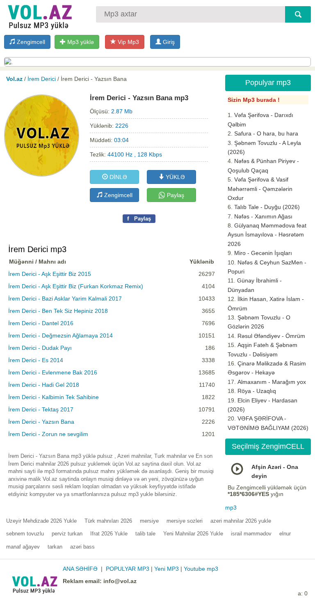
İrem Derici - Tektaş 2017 (40, 409)
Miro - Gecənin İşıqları (263, 253)
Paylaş (174, 195)
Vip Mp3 (127, 42)
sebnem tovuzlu (25, 534)
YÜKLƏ (174, 177)
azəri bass (82, 547)
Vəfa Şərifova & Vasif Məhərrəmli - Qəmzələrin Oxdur (260, 188)
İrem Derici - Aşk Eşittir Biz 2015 (49, 274)
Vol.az (14, 79)
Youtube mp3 (201, 568)
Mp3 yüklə (80, 42)
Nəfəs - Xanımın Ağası (263, 216)
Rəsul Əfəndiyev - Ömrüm (271, 336)
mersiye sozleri (185, 521)
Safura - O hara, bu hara (266, 133)
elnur (285, 534)
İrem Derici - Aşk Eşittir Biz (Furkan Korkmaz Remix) (75, 286)
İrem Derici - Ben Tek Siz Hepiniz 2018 (58, 311)
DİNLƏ (117, 177)
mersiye (149, 521)
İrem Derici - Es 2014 (35, 360)
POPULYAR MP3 (127, 568)
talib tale (145, 534)
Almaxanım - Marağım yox (271, 382)
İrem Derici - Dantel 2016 (40, 323)
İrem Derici (41, 79)
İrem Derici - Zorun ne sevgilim (48, 434)
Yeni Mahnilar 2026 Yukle (193, 534)
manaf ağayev (23, 547)
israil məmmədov (251, 534)
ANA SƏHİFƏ (80, 568)
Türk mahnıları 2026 (108, 521)
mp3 (231, 507)
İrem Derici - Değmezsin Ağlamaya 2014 (60, 335)
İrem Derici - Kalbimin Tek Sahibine (53, 397)
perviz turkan (67, 534)
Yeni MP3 (166, 568)
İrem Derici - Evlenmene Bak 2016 (52, 372)
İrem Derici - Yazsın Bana (41, 421)
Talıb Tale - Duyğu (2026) (267, 207)
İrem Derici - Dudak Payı (40, 348)
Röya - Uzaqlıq (256, 391)
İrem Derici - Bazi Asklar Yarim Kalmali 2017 (65, 298)
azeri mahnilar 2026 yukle (240, 521)
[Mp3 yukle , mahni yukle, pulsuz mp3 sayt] (39, 15)
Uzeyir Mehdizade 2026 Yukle (41, 521)
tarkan (55, 547)
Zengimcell (30, 42)
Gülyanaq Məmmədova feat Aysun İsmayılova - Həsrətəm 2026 (267, 234)
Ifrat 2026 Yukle (109, 534)
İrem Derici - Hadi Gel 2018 (43, 384)
